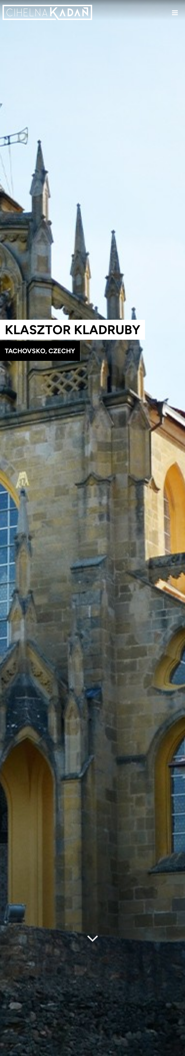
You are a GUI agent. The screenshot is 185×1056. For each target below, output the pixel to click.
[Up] (177, 1052)
